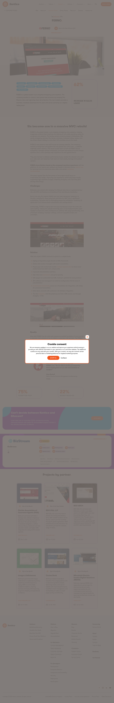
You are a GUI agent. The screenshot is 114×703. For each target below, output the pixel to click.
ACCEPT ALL (53, 358)
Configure (64, 358)
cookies (43, 347)
